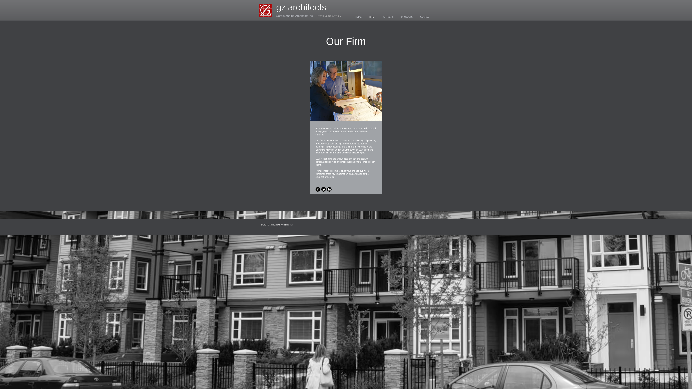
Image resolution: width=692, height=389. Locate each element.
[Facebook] (318, 189)
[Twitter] (323, 189)
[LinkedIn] (329, 189)
